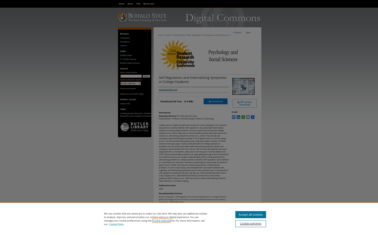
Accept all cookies (251, 215)
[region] (189, 219)
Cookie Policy (116, 224)
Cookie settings (161, 220)
